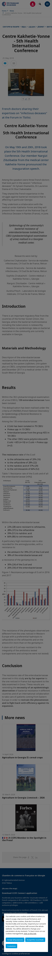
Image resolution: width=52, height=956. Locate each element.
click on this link (30, 933)
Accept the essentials (35, 940)
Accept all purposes (15, 940)
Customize (11, 946)
